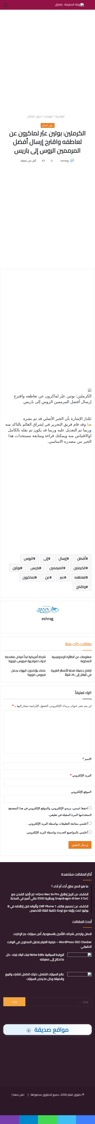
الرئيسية (60, 116)
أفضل (81, 558)
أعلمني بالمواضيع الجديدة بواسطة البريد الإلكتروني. (57, 832)
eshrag (64, 160)
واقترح (81, 586)
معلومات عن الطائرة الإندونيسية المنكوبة (71, 659)
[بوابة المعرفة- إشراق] (69, 5)
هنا (88, 424)
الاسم (86, 759)
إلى (46, 558)
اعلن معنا (18, 1094)
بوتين (16, 568)
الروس (28, 558)
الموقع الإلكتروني (81, 792)
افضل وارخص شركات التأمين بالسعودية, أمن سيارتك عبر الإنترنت (52, 934)
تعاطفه (80, 577)
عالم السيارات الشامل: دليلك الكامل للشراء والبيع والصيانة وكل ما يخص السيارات (34, 976)
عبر (62, 577)
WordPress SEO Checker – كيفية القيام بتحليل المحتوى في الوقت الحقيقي (49, 944)
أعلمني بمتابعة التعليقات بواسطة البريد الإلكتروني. (58, 824)
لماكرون (29, 577)
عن (47, 577)
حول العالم (34, 116)
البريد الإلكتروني (80, 775)
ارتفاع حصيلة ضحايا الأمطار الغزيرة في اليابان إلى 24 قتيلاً (71, 672)
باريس (34, 568)
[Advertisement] (47, 61)
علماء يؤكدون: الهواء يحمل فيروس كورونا (28, 672)
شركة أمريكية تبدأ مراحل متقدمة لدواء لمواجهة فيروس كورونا (25, 659)
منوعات (48, 116)
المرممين (56, 568)
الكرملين (80, 568)
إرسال (63, 558)
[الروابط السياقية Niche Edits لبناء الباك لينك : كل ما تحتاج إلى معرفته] (79, 960)
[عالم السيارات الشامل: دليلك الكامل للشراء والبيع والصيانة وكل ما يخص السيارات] (79, 980)
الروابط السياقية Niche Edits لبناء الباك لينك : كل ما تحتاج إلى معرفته (35, 957)
